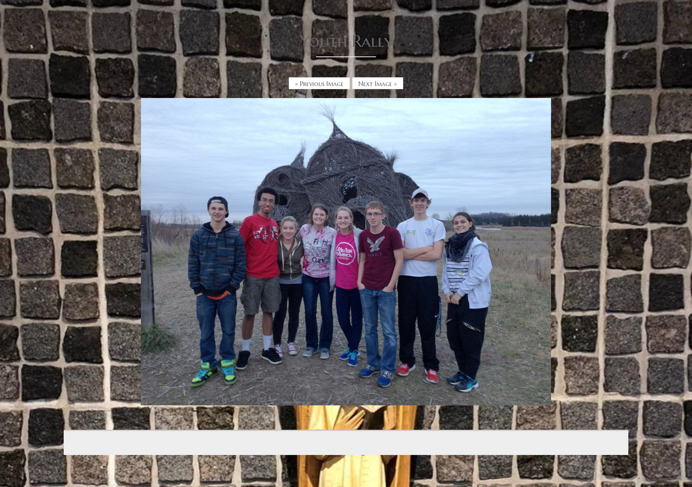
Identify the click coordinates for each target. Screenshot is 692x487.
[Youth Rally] (346, 251)
